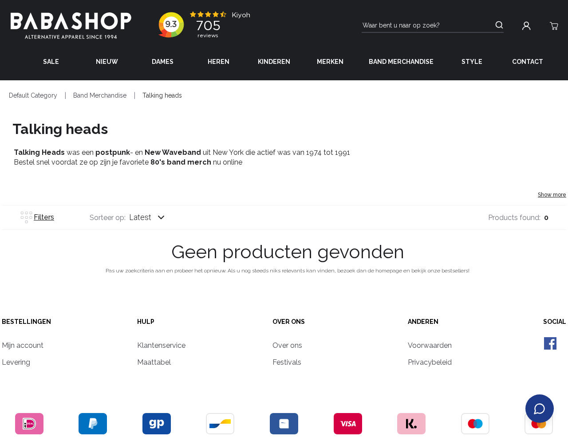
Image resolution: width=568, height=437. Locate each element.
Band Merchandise (401, 61)
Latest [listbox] (140, 217)
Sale (51, 61)
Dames (163, 61)
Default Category (33, 95)
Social (554, 321)
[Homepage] (71, 25)
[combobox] (155, 217)
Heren (218, 61)
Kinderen (274, 61)
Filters (44, 217)
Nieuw (107, 61)
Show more (552, 195)
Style (472, 61)
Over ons (288, 321)
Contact (527, 61)
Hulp (145, 321)
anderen (423, 321)
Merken (330, 61)
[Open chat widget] (539, 408)
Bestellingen (26, 321)
